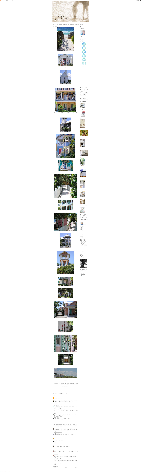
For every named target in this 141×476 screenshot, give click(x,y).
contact (81, 24)
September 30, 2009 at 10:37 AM (58, 408)
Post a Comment (55, 466)
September (83, 240)
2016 (81, 228)
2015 (81, 229)
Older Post (76, 467)
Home (66, 467)
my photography (66, 24)
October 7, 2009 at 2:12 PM (57, 458)
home (53, 24)
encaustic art (77, 24)
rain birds (82, 243)
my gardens (72, 24)
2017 (81, 227)
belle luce (83, 242)
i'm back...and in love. (84, 245)
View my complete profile (85, 224)
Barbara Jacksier (57, 433)
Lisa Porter (56, 454)
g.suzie (55, 413)
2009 (81, 236)
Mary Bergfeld (56, 405)
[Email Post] (66, 393)
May (82, 256)
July (82, 254)
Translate (83, 274)
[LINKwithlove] (83, 275)
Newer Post (55, 467)
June (82, 255)
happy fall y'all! (83, 244)
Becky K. (55, 417)
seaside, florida (56, 26)
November (83, 238)
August (82, 253)
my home (60, 24)
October (82, 239)
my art (56, 24)
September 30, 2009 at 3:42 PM (58, 416)
